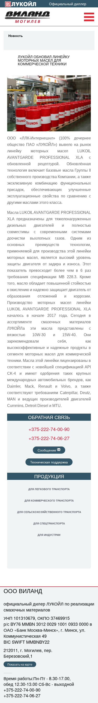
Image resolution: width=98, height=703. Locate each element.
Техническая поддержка (49, 462)
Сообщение (47, 450)
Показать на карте (19, 664)
